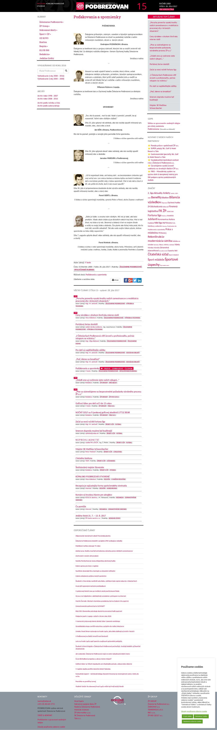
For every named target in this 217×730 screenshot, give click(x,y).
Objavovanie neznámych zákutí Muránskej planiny (93, 536)
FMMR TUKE (170, 211)
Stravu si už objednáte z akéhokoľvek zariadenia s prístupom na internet (101, 596)
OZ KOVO (43, 38)
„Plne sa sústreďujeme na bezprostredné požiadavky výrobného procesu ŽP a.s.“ (161, 48)
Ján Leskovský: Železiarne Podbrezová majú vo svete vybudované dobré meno (103, 654)
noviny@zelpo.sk (44, 701)
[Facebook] (126, 280)
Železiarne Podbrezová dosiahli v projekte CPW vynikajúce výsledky (99, 541)
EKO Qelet (113, 383)
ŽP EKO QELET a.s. (155, 716)
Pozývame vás (171, 226)
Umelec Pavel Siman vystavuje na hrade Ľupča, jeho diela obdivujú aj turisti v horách (105, 631)
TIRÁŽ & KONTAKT (45, 716)
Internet (88, 488)
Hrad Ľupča (79, 701)
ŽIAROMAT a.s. (154, 707)
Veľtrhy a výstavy (169, 245)
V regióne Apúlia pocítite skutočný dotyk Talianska (93, 669)
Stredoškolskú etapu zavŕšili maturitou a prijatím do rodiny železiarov (100, 626)
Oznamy (164, 226)
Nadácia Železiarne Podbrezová (87, 707)
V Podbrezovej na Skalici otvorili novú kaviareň (92, 636)
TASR (87, 461)
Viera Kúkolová (90, 318)
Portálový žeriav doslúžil (159, 64)
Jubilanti (152, 219)
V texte (88, 263)
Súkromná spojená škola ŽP (85, 704)
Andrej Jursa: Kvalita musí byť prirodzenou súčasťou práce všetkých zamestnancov (104, 551)
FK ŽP (162, 211)
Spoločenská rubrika (84, 270)
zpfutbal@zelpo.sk (91, 433)
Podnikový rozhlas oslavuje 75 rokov (88, 546)
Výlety (177, 245)
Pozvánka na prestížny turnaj (86, 681)
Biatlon (43, 42)
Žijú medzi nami (164, 265)
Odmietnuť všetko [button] (201, 716)
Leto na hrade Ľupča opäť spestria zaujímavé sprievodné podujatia (99, 641)
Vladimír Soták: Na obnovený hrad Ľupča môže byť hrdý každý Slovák (100, 686)
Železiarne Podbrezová (50, 22)
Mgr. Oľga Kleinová (92, 341)
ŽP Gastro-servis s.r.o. (93, 518)
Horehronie (112, 488)
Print (116, 280)
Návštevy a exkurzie (155, 226)
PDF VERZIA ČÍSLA (166, 9)
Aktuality (158, 193)
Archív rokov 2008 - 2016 (48, 99)
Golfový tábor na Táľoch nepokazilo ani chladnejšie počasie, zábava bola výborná (104, 664)
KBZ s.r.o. (151, 713)
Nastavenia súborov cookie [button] (192, 721)
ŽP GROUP (152, 701)
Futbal (118, 424)
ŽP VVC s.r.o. (114, 397)
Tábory (161, 245)
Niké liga (158, 223)
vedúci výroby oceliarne (93, 327)
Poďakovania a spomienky (96, 275)
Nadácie (151, 223)
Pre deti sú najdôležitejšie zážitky (163, 86)
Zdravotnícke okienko (117, 509)
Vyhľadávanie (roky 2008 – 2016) (51, 76)
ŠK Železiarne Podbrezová (84, 716)
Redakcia (44, 54)
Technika (156, 245)
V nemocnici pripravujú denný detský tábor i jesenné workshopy (98, 621)
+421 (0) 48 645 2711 (46, 704)
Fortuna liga (154, 215)
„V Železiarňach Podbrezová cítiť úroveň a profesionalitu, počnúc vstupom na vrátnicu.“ (163, 78)
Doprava (164, 203)
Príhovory (162, 233)
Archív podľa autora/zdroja (48, 106)
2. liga (150, 193)
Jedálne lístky (46, 58)
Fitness (113, 470)
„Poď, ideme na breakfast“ (160, 92)
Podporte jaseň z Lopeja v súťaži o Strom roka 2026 (93, 616)
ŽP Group (43, 26)
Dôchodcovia (156, 207)
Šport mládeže (156, 260)
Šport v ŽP (44, 34)
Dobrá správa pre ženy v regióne (87, 566)
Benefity (156, 197)
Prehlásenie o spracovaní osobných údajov (52, 721)
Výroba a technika (132, 318)
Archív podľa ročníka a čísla (49, 103)
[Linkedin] (139, 280)
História (164, 216)
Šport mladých (174, 255)
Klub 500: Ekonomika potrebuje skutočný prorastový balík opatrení (99, 611)
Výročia (156, 248)
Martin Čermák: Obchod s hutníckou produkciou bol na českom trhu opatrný (102, 601)
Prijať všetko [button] (187, 716)
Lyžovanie (111, 461)
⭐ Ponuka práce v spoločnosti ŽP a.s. (163, 146)
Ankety (166, 193)
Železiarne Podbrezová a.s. (159, 704)
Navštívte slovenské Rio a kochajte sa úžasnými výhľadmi (95, 571)
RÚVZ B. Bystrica (91, 497)
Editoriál (165, 207)
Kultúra (172, 219)
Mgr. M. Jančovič (91, 303)
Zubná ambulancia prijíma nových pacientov (91, 576)
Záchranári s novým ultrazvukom (87, 556)
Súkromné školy (47, 30)
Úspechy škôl (172, 251)
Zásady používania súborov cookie (194, 711)
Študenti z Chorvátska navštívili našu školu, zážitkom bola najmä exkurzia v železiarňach (106, 581)
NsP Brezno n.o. (169, 223)
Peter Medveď (90, 452)
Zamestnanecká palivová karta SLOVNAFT (90, 606)
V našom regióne (118, 479)
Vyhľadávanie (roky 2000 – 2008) (51, 79)
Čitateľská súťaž (158, 254)
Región (42, 46)
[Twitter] (135, 280)
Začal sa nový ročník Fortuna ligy (163, 70)
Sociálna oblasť (132, 353)
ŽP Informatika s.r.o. (82, 713)
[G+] (130, 280)
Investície (170, 216)
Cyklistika (118, 452)
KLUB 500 (44, 50)
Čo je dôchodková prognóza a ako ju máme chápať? (94, 659)
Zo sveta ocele (163, 251)
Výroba (150, 248)
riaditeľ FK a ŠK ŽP (91, 443)
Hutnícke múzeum (81, 710)
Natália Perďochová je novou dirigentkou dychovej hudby (95, 561)
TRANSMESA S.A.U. (155, 710)
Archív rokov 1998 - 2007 (48, 96)
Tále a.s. (111, 406)
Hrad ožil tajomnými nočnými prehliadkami (91, 586)
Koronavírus (163, 219)
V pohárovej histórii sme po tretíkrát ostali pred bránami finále (97, 591)
